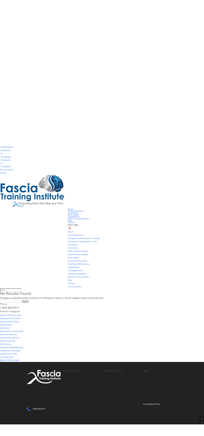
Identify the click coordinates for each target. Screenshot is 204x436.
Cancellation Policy (151, 404)
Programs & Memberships (11, 347)
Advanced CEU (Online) (10, 318)
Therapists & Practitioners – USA (82, 241)
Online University (7, 341)
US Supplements (75, 270)
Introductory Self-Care (10, 337)
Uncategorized (6, 357)
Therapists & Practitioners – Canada (84, 238)
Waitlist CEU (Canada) (9, 360)
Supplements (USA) (8, 353)
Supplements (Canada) (10, 350)
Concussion (73, 248)
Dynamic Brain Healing (78, 254)
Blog (70, 220)
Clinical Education (75, 211)
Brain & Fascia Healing (77, 251)
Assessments (6, 325)
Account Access (7, 169)
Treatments (73, 213)
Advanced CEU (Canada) (10, 315)
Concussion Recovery (77, 261)
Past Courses (6, 344)
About (70, 209)
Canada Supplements (77, 273)
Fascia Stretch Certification (12, 331)
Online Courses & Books (78, 218)
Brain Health (73, 215)
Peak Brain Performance (78, 264)
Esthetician (5, 328)
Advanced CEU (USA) (9, 321)
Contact (71, 222)
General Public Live (8, 334)
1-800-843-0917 (6, 147)
